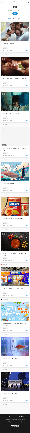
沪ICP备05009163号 (20, 419)
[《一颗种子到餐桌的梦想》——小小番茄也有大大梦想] (15, 241)
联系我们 (21, 416)
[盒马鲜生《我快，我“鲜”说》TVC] (15, 346)
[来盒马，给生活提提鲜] (15, 31)
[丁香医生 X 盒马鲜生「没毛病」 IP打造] (15, 276)
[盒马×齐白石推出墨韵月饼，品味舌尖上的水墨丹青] (15, 136)
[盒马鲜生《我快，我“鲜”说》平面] (15, 381)
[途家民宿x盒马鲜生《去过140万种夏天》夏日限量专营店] (15, 311)
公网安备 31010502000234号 (15, 422)
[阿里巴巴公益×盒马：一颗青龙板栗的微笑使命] (15, 66)
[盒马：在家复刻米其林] (15, 171)
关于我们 (8, 416)
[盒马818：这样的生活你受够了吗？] (15, 101)
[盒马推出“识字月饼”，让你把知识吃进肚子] (15, 206)
